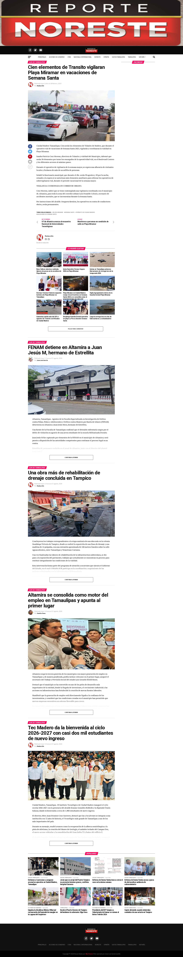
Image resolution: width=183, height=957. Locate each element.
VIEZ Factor (89, 954)
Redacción (40, 86)
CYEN (69, 57)
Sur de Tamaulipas (118, 57)
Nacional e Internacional (83, 57)
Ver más (142, 57)
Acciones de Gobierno (57, 57)
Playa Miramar (58, 212)
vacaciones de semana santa (47, 214)
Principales (42, 57)
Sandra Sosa (41, 613)
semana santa (69, 212)
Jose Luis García (42, 360)
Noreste (97, 57)
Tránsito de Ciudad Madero (85, 212)
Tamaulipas (132, 57)
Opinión (106, 57)
